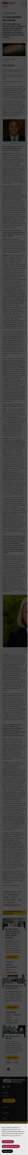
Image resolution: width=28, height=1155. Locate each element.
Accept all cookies (8, 1141)
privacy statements (15, 1135)
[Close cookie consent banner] (25, 1128)
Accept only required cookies (11, 1146)
